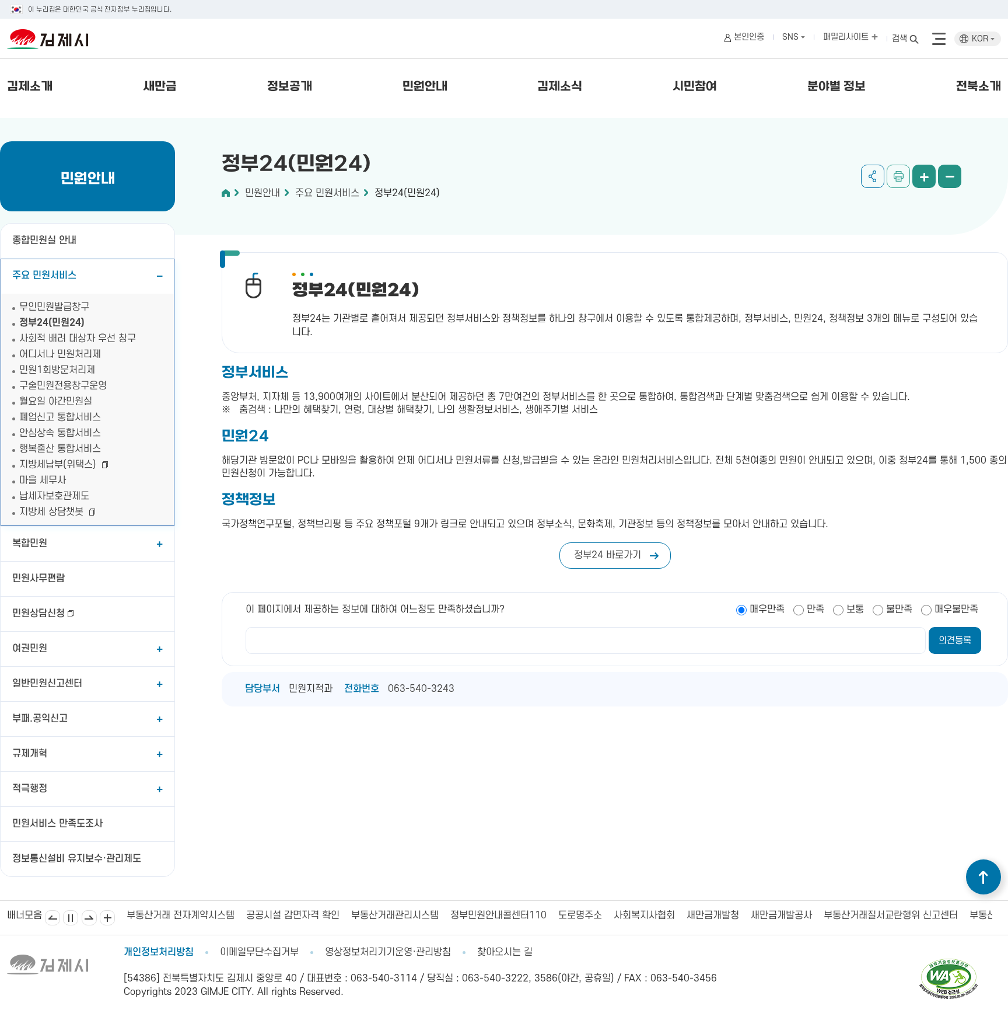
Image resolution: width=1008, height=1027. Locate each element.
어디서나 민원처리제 (60, 354)
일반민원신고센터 (47, 683)
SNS (791, 37)
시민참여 (695, 87)
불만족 (899, 609)
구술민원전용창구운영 (63, 386)
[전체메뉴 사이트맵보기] (939, 39)
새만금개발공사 (770, 915)
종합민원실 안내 (44, 240)
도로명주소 (569, 915)
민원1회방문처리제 (57, 370)
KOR (981, 39)
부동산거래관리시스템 (384, 915)
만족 (815, 609)
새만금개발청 (702, 915)
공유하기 (872, 176)
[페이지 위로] (983, 876)
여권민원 (29, 648)
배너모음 (107, 917)
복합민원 (29, 543)
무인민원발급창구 (54, 307)
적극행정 (29, 789)
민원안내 (424, 87)
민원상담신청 (38, 613)
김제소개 (29, 87)
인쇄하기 (898, 176)
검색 (899, 39)
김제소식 (559, 87)
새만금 (160, 87)
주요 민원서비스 (44, 275)
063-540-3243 (421, 689)
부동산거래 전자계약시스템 (169, 915)
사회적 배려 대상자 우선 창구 (77, 338)
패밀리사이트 (847, 37)
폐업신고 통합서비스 (60, 417)
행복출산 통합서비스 (60, 449)
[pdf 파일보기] (948, 964)
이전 (52, 917)
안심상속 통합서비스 (60, 433)
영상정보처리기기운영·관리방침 (388, 952)
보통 (855, 609)
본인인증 (749, 37)
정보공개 (289, 87)
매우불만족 (956, 609)
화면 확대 (924, 176)
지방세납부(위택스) (59, 464)
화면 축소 (949, 176)
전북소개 (978, 87)
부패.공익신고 (40, 718)
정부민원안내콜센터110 (487, 915)
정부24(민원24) (52, 323)
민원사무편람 (38, 578)
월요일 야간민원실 (55, 401)
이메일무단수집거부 (259, 952)
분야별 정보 (836, 87)
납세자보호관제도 (54, 496)
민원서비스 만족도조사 (57, 824)
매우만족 (767, 609)
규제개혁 (29, 754)
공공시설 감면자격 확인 (281, 915)
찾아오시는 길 (505, 952)
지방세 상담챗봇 (52, 512)
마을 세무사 (42, 480)
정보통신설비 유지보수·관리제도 (76, 859)
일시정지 (70, 917)
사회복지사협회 (633, 915)
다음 (89, 917)
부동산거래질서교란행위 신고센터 (880, 915)
